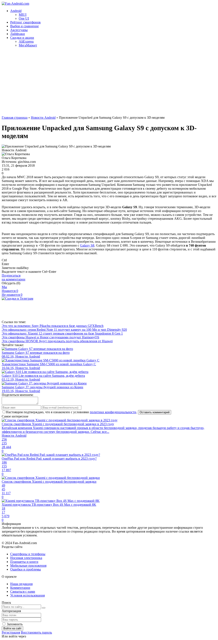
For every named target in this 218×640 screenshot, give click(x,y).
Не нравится (12, 294)
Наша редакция (21, 584)
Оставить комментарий (154, 412)
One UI (24, 18)
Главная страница (14, 117)
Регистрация (11, 632)
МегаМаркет (28, 45)
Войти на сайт (12, 628)
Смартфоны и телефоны (27, 554)
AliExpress (26, 41)
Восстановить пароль (36, 632)
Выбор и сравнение (24, 26)
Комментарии (20, 587)
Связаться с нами (22, 591)
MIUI (22, 14)
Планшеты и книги (24, 561)
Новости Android (43, 117)
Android (16, 11)
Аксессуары (19, 30)
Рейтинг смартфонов (25, 22)
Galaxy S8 (87, 245)
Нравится (10, 291)
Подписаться (13, 277)
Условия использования (27, 595)
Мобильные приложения (28, 565)
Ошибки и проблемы (25, 569)
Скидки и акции (22, 37)
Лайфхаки (17, 34)
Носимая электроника (26, 558)
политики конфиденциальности (113, 412)
